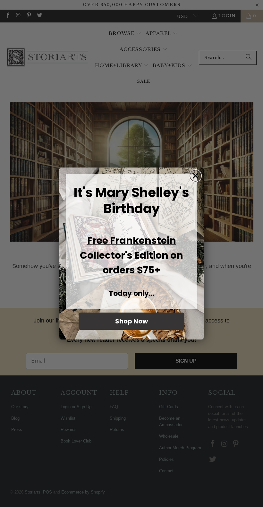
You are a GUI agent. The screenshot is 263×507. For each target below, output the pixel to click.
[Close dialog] (195, 175)
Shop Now (131, 321)
